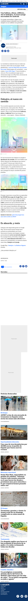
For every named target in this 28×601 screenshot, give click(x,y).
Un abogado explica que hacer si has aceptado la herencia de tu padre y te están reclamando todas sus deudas (14, 544)
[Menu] (26, 3)
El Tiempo (25, 1)
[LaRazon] (6, 4)
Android (2, 260)
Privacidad (3, 589)
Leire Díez (21, 1)
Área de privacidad (5, 591)
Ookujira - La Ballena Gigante (17, 245)
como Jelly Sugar (10, 71)
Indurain (4, 1)
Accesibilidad (4, 593)
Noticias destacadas (9, 394)
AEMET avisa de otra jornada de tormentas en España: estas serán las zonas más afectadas (14, 417)
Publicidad (3, 586)
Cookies (2, 590)
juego (6, 260)
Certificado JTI (4, 594)
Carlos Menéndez (5, 421)
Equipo (2, 587)
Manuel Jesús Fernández (12, 44)
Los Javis (13, 1)
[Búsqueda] (21, 4)
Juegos (3, 6)
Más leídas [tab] (4, 272)
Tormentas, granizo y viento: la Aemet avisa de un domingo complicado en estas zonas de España (13, 513)
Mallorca (9, 1)
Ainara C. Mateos (5, 452)
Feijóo (17, 1)
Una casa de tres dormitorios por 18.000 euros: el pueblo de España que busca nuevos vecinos (14, 447)
